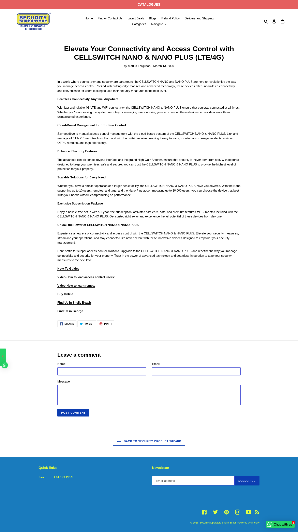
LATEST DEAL (64, 477)
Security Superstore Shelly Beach (218, 522)
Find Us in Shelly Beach (74, 302)
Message (63, 381)
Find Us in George (70, 311)
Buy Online (65, 294)
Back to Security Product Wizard (152, 441)
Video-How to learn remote (76, 285)
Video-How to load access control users (85, 277)
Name (61, 364)
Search (43, 477)
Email (156, 364)
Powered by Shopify (248, 522)
